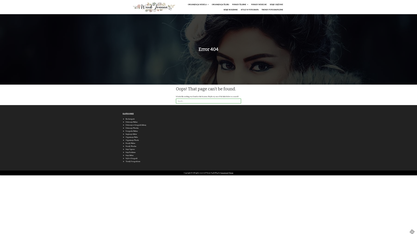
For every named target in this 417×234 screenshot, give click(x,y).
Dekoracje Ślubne (132, 122)
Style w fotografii (249, 10)
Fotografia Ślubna (132, 131)
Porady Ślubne (239, 5)
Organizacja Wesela (197, 5)
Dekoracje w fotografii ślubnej (136, 125)
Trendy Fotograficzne (272, 10)
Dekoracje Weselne (132, 128)
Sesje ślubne (130, 155)
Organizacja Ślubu (220, 5)
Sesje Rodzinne (231, 10)
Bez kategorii (130, 119)
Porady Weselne (259, 5)
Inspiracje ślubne (131, 134)
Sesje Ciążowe (276, 5)
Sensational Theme (226, 173)
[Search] (238, 101)
